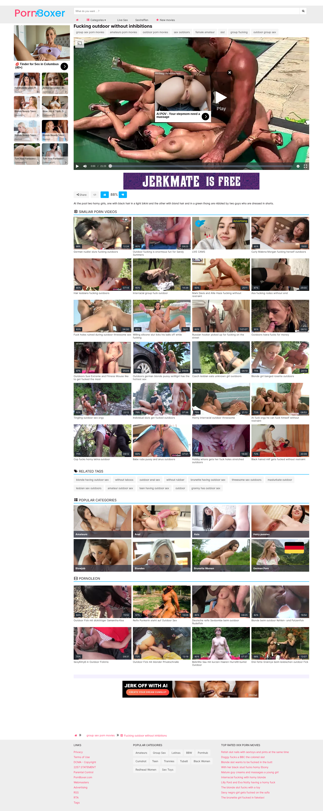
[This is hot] (105, 194)
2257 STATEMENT (85, 767)
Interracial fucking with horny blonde (243, 777)
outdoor (180, 488)
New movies (167, 20)
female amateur (205, 32)
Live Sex (122, 20)
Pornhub (203, 752)
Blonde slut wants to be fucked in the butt (246, 762)
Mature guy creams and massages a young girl (250, 772)
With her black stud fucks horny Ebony (244, 767)
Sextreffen (141, 20)
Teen (155, 761)
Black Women (202, 761)
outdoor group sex (264, 32)
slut (222, 32)
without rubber (175, 479)
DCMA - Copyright (85, 762)
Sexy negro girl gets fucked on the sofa (245, 792)
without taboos (124, 479)
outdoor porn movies (155, 32)
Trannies (169, 761)
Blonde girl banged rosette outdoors (272, 376)
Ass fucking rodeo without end (269, 293)
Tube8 (184, 761)
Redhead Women (146, 769)
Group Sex (159, 752)
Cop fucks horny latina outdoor (92, 459)
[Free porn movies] (40, 19)
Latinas (176, 752)
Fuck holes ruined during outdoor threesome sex (102, 334)
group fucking (239, 32)
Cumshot (141, 761)
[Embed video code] (95, 194)
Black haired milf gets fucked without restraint (278, 459)
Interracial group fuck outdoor (150, 293)
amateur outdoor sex (120, 488)
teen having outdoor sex (154, 488)
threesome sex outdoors (246, 479)
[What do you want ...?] (303, 11)
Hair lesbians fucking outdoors (91, 293)
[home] (76, 735)
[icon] (77, 19)
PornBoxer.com (83, 777)
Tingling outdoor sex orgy (89, 417)
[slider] (91, 154)
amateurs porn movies (123, 32)
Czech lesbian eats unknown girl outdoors (217, 376)
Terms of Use (82, 757)
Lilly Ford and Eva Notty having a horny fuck (248, 782)
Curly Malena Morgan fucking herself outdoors (278, 251)
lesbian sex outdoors (88, 488)
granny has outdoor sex (205, 488)
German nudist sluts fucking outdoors (96, 251)
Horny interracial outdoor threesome (213, 417)
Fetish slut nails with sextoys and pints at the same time (255, 752)
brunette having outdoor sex (208, 479)
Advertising (80, 787)
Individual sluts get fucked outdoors (154, 417)
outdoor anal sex (150, 479)
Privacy (78, 752)
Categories (97, 20)
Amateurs (141, 752)
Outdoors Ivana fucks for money (270, 334)
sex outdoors (182, 32)
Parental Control (83, 772)
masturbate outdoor (280, 479)
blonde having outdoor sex (92, 479)
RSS (76, 792)
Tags (77, 802)
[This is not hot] (123, 194)
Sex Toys (167, 769)
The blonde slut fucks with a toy (240, 787)
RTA (76, 797)
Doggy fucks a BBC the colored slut (243, 757)
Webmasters (81, 782)
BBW (189, 752)
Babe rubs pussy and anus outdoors (154, 459)
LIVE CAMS (198, 251)
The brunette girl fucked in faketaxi (242, 797)
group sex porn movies (90, 32)
